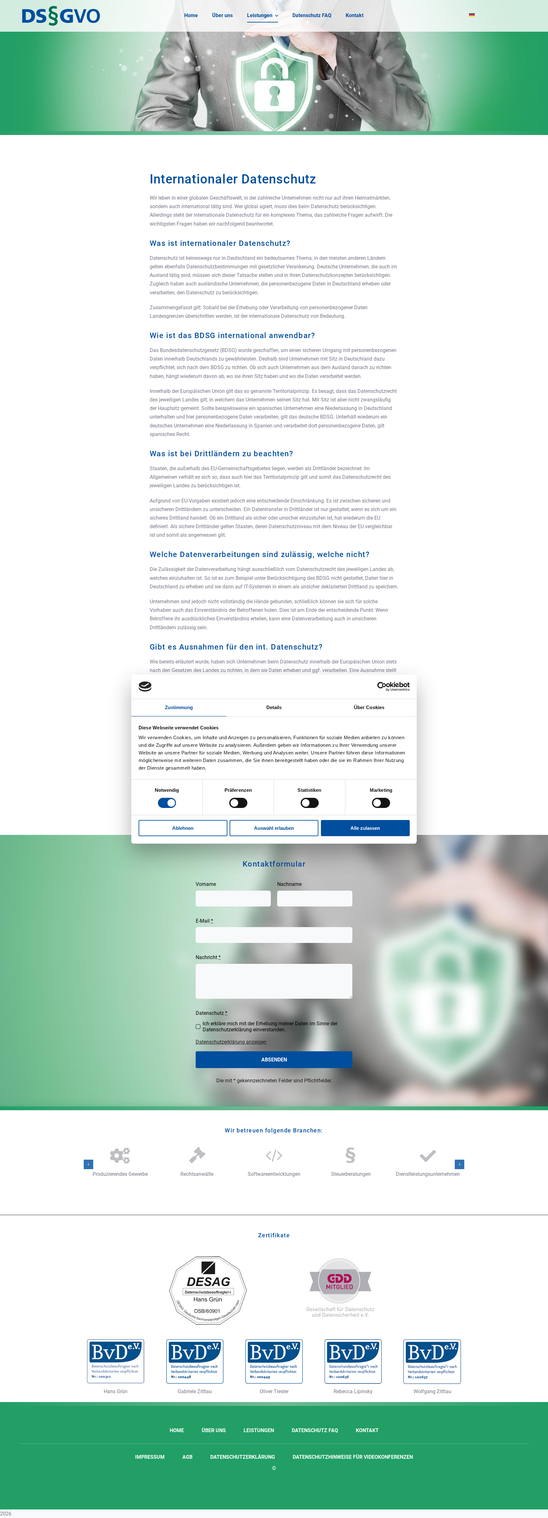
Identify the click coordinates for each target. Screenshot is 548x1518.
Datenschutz (211, 1013)
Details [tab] (274, 707)
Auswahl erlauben (274, 828)
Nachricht (208, 957)
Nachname (289, 884)
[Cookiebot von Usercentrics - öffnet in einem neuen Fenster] (382, 686)
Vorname (206, 884)
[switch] (238, 803)
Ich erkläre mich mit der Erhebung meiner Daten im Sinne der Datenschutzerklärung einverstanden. (270, 1027)
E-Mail (204, 921)
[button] (88, 1164)
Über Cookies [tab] (369, 707)
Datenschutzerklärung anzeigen (231, 1042)
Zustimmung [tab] (179, 707)
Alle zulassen (365, 828)
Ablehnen (182, 828)
